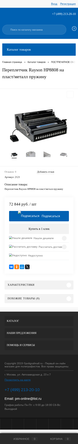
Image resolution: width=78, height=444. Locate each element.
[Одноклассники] (16, 267)
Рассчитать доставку (51, 246)
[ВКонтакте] (11, 267)
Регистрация (68, 3)
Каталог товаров (19, 49)
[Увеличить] (39, 123)
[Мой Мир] (22, 267)
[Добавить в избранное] (70, 94)
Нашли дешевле (44, 238)
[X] (27, 267)
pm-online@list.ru (28, 399)
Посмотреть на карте (18, 379)
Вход (54, 3)
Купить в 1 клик (39, 228)
